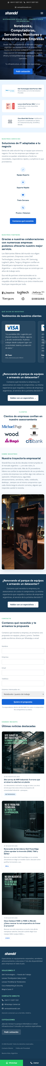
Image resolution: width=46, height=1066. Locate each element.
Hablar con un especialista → (23, 398)
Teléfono (5, 679)
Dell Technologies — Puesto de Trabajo (16, 974)
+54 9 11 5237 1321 (16, 2)
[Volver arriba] (10, 954)
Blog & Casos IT (7, 989)
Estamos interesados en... (11, 689)
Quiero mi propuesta (23, 702)
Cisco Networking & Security (12, 986)
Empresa (5, 657)
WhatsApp (13, 1063)
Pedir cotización (23, 71)
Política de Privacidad (23, 1048)
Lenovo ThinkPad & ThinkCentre (14, 982)
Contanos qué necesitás (23, 221)
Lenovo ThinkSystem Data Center (14, 978)
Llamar (36, 1063)
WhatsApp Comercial (12, 1004)
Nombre (5, 646)
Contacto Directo (7, 1048)
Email (4, 668)
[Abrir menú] (42, 13)
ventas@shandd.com (24, 7)
